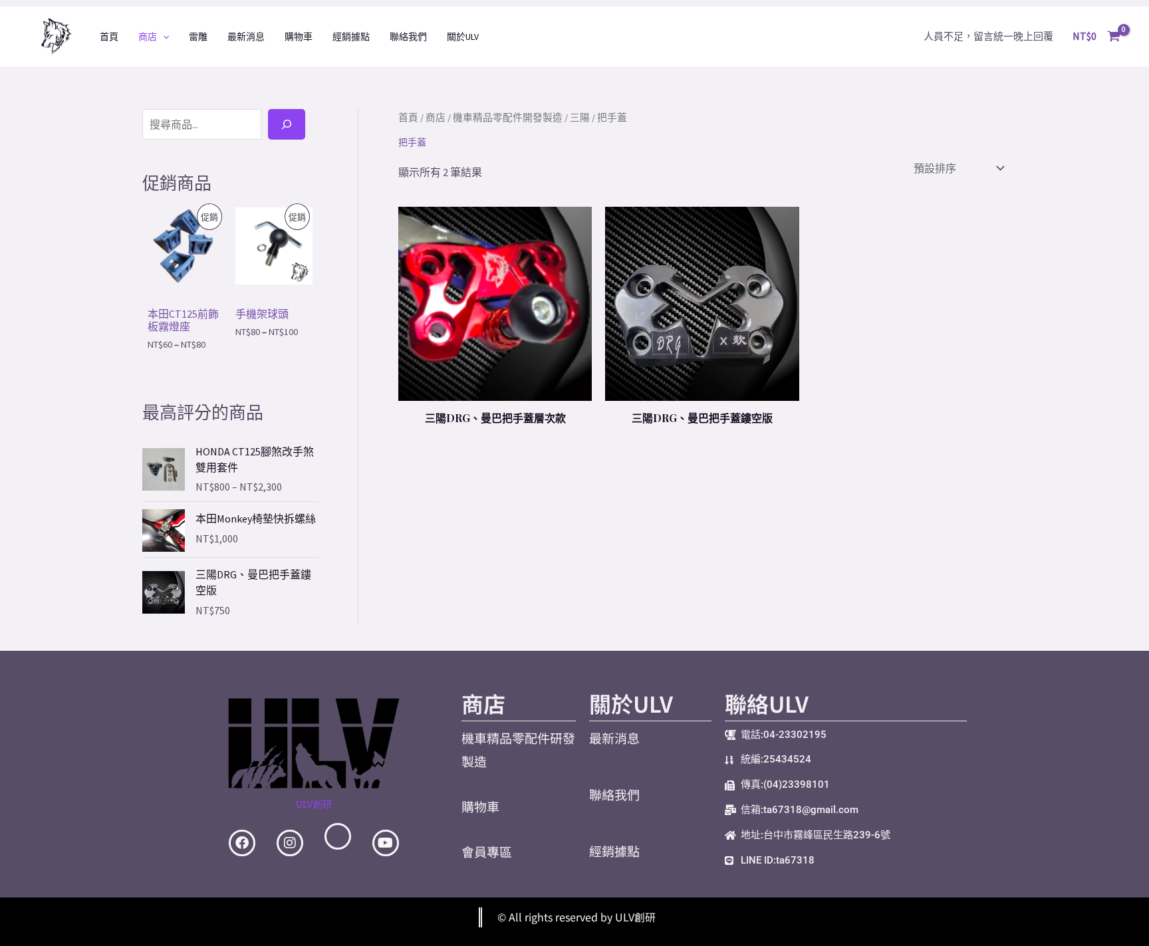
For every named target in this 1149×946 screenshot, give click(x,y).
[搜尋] (286, 124)
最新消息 (246, 37)
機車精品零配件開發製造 (508, 118)
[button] (163, 37)
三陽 (580, 118)
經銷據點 (351, 37)
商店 (147, 37)
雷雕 (198, 37)
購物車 (299, 37)
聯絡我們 (408, 37)
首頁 (109, 37)
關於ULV (463, 37)
